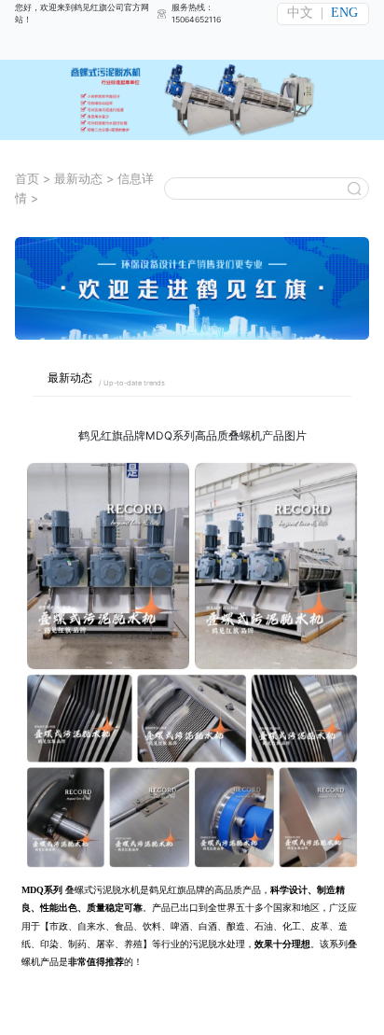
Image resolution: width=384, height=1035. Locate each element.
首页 (27, 179)
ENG (344, 13)
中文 (300, 13)
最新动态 (78, 179)
